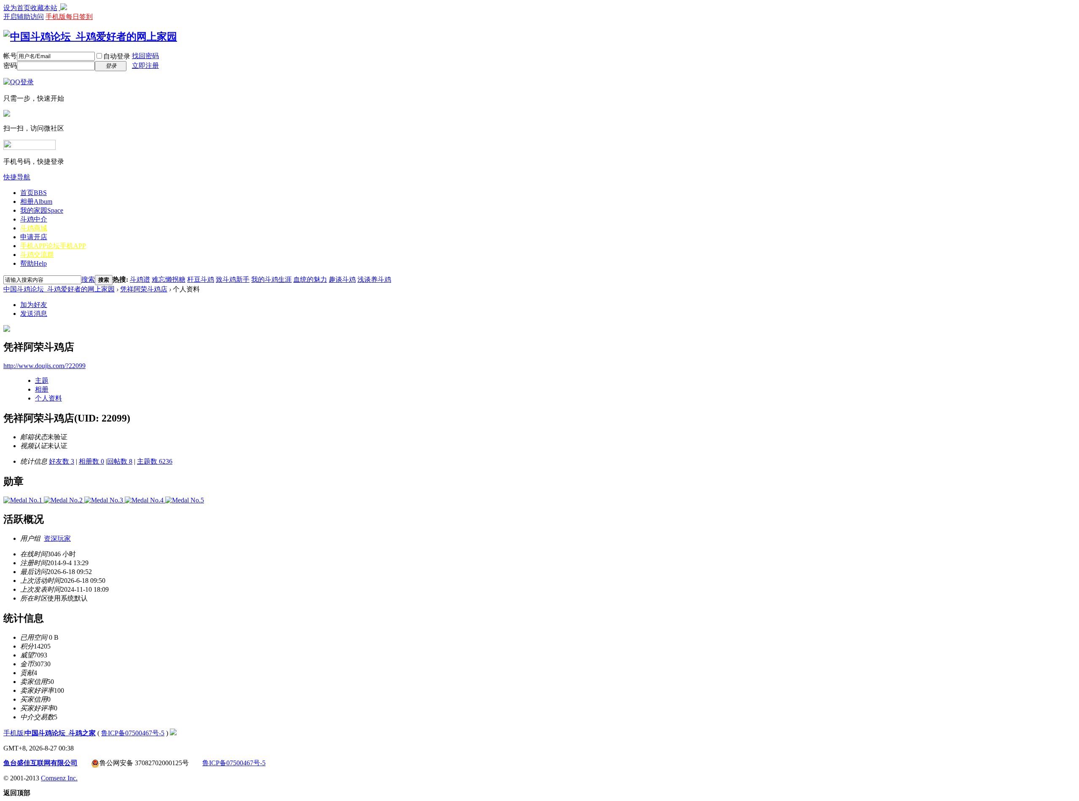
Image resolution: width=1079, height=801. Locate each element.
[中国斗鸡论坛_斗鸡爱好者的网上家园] (90, 36)
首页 (33, 192)
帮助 (33, 263)
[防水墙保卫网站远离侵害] (173, 733)
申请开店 (33, 236)
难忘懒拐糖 (168, 279)
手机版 (56, 16)
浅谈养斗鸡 (374, 279)
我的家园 (41, 210)
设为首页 (16, 7)
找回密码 (145, 55)
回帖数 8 (119, 461)
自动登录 (116, 56)
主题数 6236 (154, 461)
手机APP (53, 245)
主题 (41, 380)
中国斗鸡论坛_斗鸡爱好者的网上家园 (59, 289)
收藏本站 (43, 7)
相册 (36, 201)
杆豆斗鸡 (200, 279)
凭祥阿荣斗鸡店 (143, 289)
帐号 (10, 55)
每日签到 (79, 16)
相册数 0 (91, 461)
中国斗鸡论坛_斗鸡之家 (60, 733)
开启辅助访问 (23, 16)
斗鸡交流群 (37, 254)
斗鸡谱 (140, 279)
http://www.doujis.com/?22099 (44, 365)
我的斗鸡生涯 (271, 279)
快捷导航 (16, 177)
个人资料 (48, 398)
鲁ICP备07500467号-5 (132, 733)
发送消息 (33, 313)
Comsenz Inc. (59, 778)
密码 (10, 65)
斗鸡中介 (33, 219)
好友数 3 (61, 461)
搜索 (88, 279)
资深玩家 (57, 538)
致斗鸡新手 (233, 279)
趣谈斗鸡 (342, 279)
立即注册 (145, 65)
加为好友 (33, 304)
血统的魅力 (310, 279)
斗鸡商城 (33, 228)
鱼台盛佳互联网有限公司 (40, 762)
